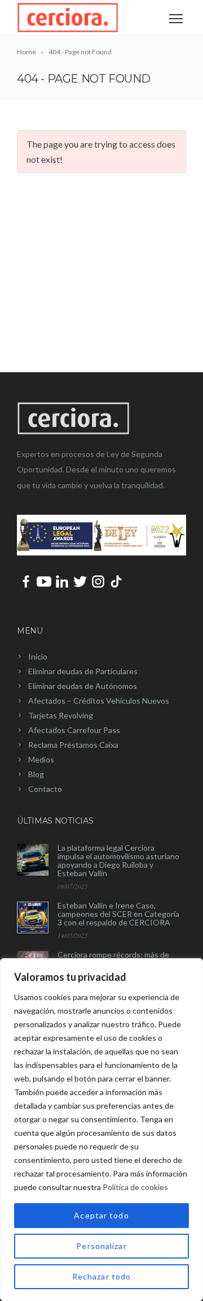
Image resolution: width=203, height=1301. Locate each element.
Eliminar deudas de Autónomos (82, 686)
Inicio (37, 656)
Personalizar (101, 1246)
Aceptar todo (101, 1215)
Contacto (45, 789)
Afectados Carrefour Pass (74, 730)
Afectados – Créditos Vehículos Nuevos (98, 700)
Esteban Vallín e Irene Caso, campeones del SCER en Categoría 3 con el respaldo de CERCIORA (118, 914)
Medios (41, 759)
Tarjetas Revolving (60, 715)
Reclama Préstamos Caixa (73, 744)
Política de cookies (135, 1187)
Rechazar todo (101, 1276)
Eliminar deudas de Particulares (83, 671)
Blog (36, 774)
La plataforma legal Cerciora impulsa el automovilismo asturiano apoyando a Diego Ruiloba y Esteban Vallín (118, 860)
